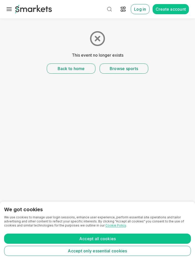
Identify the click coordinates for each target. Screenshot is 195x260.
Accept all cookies (97, 238)
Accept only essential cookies (97, 250)
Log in (140, 9)
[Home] (33, 9)
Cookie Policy (115, 225)
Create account (171, 9)
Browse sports (124, 68)
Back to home (71, 68)
